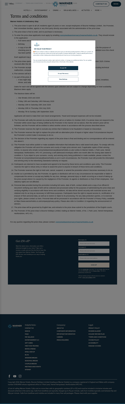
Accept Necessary (63, 73)
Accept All (63, 68)
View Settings (63, 79)
